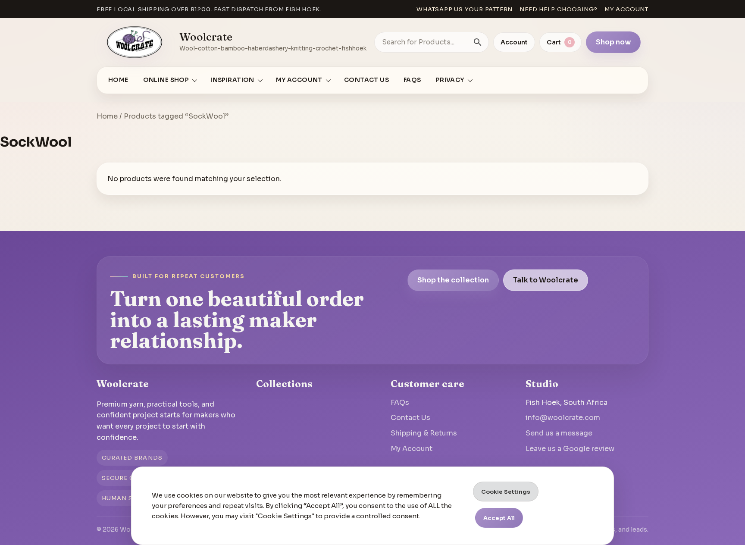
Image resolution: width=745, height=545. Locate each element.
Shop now (613, 42)
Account (514, 42)
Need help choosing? (559, 9)
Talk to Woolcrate (545, 280)
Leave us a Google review (570, 448)
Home (118, 80)
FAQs (412, 80)
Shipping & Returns (424, 433)
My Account (411, 448)
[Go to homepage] (135, 42)
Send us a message (559, 433)
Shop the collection (453, 280)
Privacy (450, 80)
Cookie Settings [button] (505, 491)
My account (626, 9)
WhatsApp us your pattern (464, 9)
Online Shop (166, 80)
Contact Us (366, 80)
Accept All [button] (499, 518)
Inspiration (232, 80)
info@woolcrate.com (563, 417)
